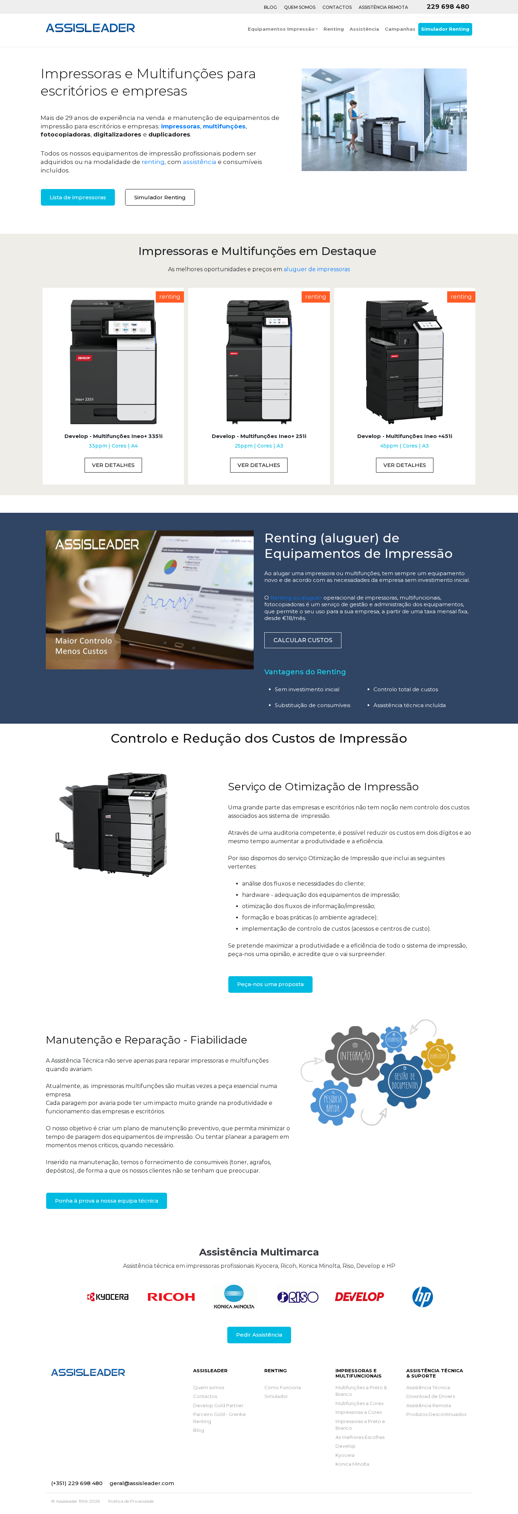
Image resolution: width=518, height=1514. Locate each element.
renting (153, 161)
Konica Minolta (352, 1464)
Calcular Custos (302, 640)
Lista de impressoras (78, 197)
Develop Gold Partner (218, 1405)
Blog (270, 7)
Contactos (337, 7)
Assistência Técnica (428, 1387)
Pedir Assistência (259, 1334)
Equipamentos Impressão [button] (281, 29)
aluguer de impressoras (317, 269)
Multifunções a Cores (359, 1403)
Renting (333, 29)
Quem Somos (299, 7)
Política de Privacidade (131, 1501)
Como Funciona (282, 1387)
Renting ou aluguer (296, 597)
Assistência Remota (383, 7)
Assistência (364, 29)
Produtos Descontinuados (436, 1414)
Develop (345, 1446)
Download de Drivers (430, 1396)
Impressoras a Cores (358, 1412)
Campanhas (400, 29)
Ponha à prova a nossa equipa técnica (106, 1200)
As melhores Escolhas (359, 1437)
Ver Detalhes (113, 465)
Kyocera (344, 1455)
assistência (199, 161)
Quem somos (208, 1387)
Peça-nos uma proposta (270, 984)
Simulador (276, 1396)
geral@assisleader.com (142, 1483)
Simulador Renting (445, 29)
